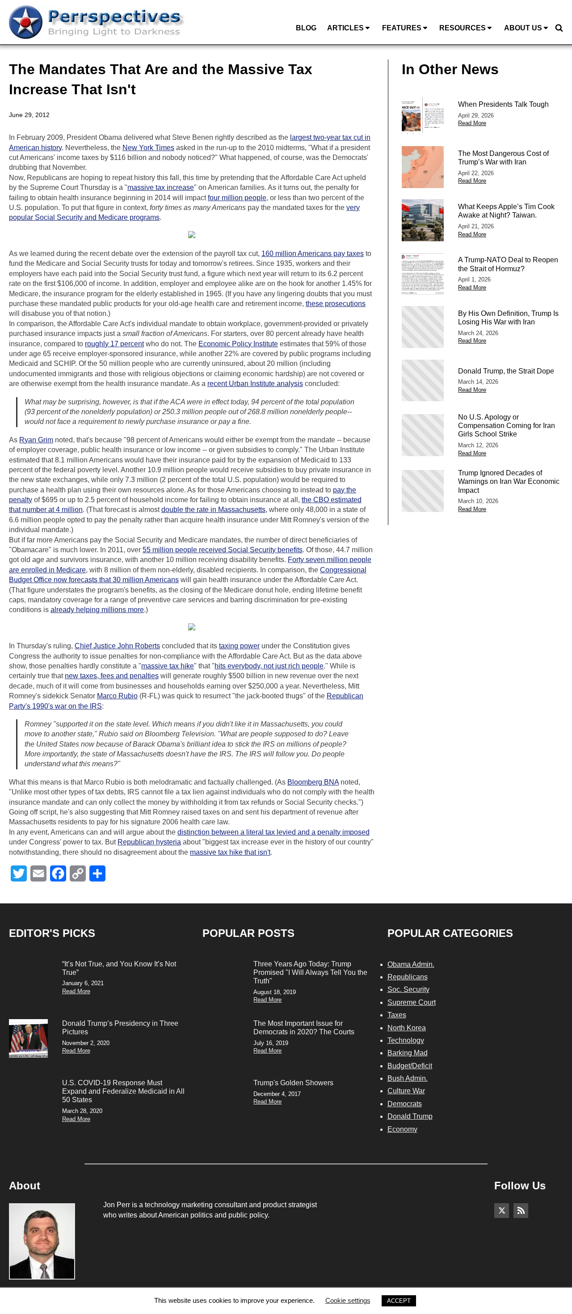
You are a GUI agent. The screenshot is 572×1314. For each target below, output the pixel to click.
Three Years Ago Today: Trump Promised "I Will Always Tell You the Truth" (310, 972)
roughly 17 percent (114, 344)
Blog (306, 28)
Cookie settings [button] (347, 1300)
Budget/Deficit (409, 1066)
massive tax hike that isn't (230, 852)
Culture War (406, 1091)
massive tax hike (167, 666)
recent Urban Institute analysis (255, 383)
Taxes (396, 1015)
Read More (472, 123)
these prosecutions (336, 303)
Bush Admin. (407, 1078)
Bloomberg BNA (313, 782)
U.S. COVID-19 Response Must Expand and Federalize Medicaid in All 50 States (123, 1091)
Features (401, 28)
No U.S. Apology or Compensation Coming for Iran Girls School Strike (506, 425)
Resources (462, 28)
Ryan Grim (36, 440)
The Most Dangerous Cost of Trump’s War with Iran (503, 158)
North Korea (406, 1028)
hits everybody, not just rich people (269, 666)
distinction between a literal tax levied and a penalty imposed (273, 832)
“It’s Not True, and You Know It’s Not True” (119, 968)
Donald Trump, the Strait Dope (506, 371)
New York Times (148, 147)
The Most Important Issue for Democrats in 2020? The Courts (303, 1028)
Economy (402, 1129)
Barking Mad (407, 1053)
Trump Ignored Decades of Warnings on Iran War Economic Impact (508, 481)
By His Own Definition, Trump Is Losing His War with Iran (508, 318)
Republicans (407, 977)
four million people (237, 198)
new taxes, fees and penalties (112, 676)
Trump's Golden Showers (293, 1083)
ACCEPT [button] (399, 1300)
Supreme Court (411, 1002)
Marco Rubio (117, 696)
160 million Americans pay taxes (312, 253)
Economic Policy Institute (238, 344)
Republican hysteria (149, 842)
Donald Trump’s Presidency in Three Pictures (120, 1028)
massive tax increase (160, 187)
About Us (523, 28)
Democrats (404, 1104)
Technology (405, 1040)
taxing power (239, 646)
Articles (345, 28)
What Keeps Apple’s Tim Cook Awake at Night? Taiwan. (506, 211)
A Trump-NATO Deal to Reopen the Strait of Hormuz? (508, 264)
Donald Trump (410, 1116)
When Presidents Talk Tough (503, 104)
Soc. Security (408, 989)
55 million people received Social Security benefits (223, 550)
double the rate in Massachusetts (213, 509)
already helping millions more (97, 609)
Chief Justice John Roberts (117, 646)
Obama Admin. (410, 964)
